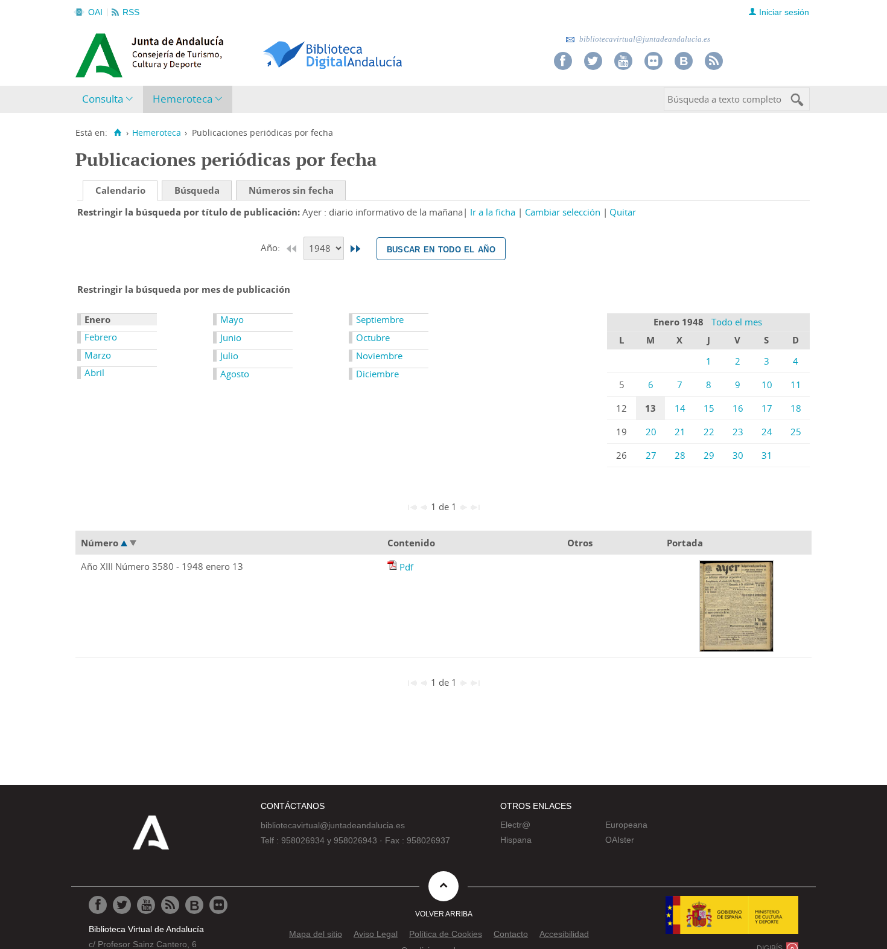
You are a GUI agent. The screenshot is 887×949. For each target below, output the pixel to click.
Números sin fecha (291, 190)
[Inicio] (117, 133)
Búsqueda (197, 190)
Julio (229, 356)
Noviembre (379, 356)
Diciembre (377, 374)
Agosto (234, 374)
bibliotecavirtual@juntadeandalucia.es (643, 38)
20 (651, 432)
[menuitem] (110, 99)
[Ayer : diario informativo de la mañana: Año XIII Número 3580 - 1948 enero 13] (393, 567)
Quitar (622, 212)
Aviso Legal (376, 934)
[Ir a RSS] (714, 61)
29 (709, 455)
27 (651, 455)
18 (795, 408)
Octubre (373, 337)
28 (680, 455)
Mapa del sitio (315, 934)
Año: (271, 247)
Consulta (102, 99)
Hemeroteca (182, 99)
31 (766, 455)
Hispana (516, 840)
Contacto (511, 934)
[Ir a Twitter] (593, 61)
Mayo (232, 319)
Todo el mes (736, 322)
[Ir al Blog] (684, 61)
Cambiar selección (562, 212)
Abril (94, 372)
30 (738, 455)
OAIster (619, 840)
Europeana (626, 824)
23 (738, 432)
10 (766, 385)
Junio (230, 337)
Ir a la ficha (492, 212)
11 (795, 385)
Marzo (97, 355)
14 (680, 408)
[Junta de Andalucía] (102, 52)
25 (795, 432)
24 (766, 432)
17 (766, 408)
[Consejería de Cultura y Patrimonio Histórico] (196, 53)
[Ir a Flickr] (653, 61)
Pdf (406, 567)
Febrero (100, 337)
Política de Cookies (445, 934)
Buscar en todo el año (441, 249)
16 (738, 408)
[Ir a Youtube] (623, 61)
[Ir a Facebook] (563, 61)
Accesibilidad (564, 934)
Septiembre (380, 319)
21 (680, 432)
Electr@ (515, 824)
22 (709, 432)
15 (709, 408)
